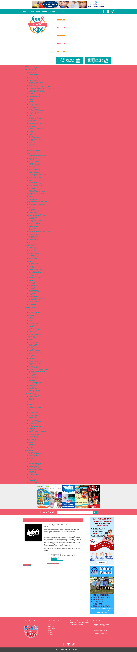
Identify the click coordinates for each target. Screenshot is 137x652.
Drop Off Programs (33, 74)
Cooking (30, 318)
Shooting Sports (32, 430)
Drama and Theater (33, 323)
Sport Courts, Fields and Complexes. (37, 183)
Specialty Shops (32, 385)
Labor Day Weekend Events (35, 469)
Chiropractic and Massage (35, 214)
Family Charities (32, 106)
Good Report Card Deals (34, 463)
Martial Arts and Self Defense (35, 422)
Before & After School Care (35, 71)
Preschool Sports (32, 423)
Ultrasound (31, 241)
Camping (30, 136)
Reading (30, 93)
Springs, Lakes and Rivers (35, 185)
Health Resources (29, 203)
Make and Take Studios (34, 164)
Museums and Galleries (34, 169)
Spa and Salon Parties (34, 299)
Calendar (31, 11)
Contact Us (50, 634)
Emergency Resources (34, 104)
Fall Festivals (31, 457)
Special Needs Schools (34, 96)
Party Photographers (33, 287)
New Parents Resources (34, 114)
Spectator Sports (32, 182)
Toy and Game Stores (33, 391)
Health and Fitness (33, 412)
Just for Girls (31, 336)
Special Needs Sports (33, 434)
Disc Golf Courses (33, 141)
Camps (27, 66)
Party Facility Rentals (33, 285)
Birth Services (31, 209)
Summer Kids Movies (33, 480)
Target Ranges (32, 190)
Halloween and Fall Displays (35, 465)
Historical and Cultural (33, 333)
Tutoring (30, 99)
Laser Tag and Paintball (34, 161)
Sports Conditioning (33, 436)
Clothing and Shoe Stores (34, 366)
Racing (30, 425)
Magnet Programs (33, 83)
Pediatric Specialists (33, 236)
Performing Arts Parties (34, 291)
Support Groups (32, 120)
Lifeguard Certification (33, 420)
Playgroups (31, 115)
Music (29, 341)
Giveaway (52, 11)
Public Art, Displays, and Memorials (37, 174)
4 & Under (31, 309)
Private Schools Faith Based (35, 90)
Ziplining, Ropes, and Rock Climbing (37, 201)
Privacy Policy (51, 628)
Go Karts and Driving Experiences (36, 152)
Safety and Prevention (34, 347)
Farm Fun (30, 461)
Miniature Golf (32, 166)
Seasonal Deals (32, 476)
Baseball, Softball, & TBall (34, 396)
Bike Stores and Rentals (34, 363)
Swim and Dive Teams (34, 438)
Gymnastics (31, 411)
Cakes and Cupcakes (33, 253)
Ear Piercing (31, 372)
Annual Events (32, 452)
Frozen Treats (32, 376)
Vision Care (31, 242)
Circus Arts (31, 315)
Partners (50, 632)
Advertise (44, 11)
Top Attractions (32, 195)
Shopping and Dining (30, 360)
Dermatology (31, 218)
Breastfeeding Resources (34, 210)
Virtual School (31, 101)
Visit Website (54, 559)
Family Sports (31, 406)
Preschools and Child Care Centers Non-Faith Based (41, 88)
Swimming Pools (32, 188)
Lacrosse (30, 418)
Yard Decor (31, 306)
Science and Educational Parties (36, 298)
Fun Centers (31, 149)
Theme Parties (32, 304)
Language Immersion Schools (35, 82)
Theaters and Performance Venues (37, 193)
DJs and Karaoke (32, 268)
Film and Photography (34, 330)
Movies (30, 168)
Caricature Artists (32, 255)
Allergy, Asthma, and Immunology (36, 204)
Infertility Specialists (33, 226)
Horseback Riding (32, 417)
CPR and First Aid (32, 217)
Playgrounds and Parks (34, 172)
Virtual (30, 357)
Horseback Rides (32, 157)
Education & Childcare (30, 69)
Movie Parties (31, 282)
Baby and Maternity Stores (35, 361)
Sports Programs (29, 393)
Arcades (30, 131)
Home (24, 11)
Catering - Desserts (33, 257)
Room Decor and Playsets (35, 382)
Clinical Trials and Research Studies (37, 215)
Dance (30, 322)
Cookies (30, 264)
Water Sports (31, 445)
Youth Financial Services (34, 123)
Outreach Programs (33, 344)
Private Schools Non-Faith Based (36, 91)
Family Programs (32, 328)
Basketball (31, 398)
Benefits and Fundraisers (34, 453)
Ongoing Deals (32, 471)
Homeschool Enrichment (34, 334)
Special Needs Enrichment (35, 352)
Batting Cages (32, 133)
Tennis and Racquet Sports (35, 441)
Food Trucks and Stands (34, 272)
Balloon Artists (32, 250)
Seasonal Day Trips (33, 474)
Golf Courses (31, 153)
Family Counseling (33, 222)
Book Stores (31, 364)
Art (29, 311)
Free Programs (32, 331)
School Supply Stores (33, 384)
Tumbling (30, 442)
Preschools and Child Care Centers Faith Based (40, 87)
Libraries (30, 163)
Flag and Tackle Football (34, 407)
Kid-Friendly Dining (33, 377)
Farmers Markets (32, 374)
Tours (29, 196)
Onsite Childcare (32, 85)
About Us (50, 630)
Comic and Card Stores (34, 368)
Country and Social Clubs (34, 137)
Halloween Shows (32, 466)
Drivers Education (32, 325)
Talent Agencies (32, 122)
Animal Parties (32, 247)
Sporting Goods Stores (34, 387)
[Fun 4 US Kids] (37, 24)
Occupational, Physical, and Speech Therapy (39, 231)
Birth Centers (31, 207)
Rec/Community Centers (34, 177)
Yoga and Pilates (32, 449)
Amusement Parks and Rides (35, 128)
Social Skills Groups (33, 117)
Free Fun (30, 147)
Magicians (31, 280)
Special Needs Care (33, 239)
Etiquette (30, 326)
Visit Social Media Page (57, 560)
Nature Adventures (33, 171)
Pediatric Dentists (32, 234)
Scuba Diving (31, 428)
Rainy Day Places (32, 176)
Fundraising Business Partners (36, 110)
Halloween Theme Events (34, 468)
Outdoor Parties (32, 284)
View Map (49, 563)
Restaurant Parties (33, 296)
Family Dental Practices (34, 223)
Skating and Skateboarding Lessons (37, 431)
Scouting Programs (33, 349)
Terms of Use (51, 626)
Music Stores (31, 380)
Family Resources (29, 103)
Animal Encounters (33, 130)
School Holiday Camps (34, 68)
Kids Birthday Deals (33, 279)
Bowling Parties (32, 252)
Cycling (30, 404)
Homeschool (31, 79)
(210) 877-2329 (55, 557)
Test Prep (30, 98)
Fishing (30, 145)
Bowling (30, 134)
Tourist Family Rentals (34, 390)
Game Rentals (32, 276)
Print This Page (27, 565)
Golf (29, 409)
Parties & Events (29, 245)
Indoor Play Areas (32, 158)
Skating (30, 180)
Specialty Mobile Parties (34, 301)
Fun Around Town (29, 125)
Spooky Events (32, 479)
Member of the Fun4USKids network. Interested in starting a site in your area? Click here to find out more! (80, 622)
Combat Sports (32, 403)
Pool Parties (31, 295)
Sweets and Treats (33, 388)
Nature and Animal (33, 342)
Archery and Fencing (33, 395)
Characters (31, 260)
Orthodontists (31, 233)
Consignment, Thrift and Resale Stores (38, 369)
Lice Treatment (32, 228)
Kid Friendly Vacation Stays (35, 160)
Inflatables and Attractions (34, 277)
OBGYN (30, 230)
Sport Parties (31, 303)
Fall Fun (30, 458)
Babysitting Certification (34, 312)
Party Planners (32, 288)
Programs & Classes (30, 307)
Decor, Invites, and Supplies (35, 266)
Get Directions (55, 563)
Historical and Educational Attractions (37, 155)
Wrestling (30, 447)
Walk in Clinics (32, 244)
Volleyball (30, 444)
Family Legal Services (33, 107)
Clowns (30, 261)
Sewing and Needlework (34, 350)
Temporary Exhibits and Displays (36, 191)
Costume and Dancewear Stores (36, 371)
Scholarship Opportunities (34, 95)
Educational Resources (34, 76)
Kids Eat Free (31, 379)
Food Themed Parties (33, 271)
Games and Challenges (34, 150)
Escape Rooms (32, 142)
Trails (29, 198)
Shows (30, 477)
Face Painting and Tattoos (35, 269)
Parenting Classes (33, 345)
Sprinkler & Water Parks (34, 187)
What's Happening (29, 450)
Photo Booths (31, 293)
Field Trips (31, 144)
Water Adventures (32, 199)
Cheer (30, 401)
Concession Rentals (33, 263)
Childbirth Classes (33, 212)
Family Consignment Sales (35, 460)
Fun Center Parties (33, 274)
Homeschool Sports (33, 415)
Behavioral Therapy (33, 206)
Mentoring (31, 339)
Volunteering (31, 358)
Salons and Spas (32, 179)
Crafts (29, 320)
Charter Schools (32, 72)
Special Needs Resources (34, 118)
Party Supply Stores (33, 290)
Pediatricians (31, 237)
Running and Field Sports (34, 426)
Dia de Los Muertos (33, 455)
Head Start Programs (33, 77)
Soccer (30, 433)
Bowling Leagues (32, 399)
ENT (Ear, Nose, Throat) (34, 220)
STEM (30, 353)
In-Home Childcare (33, 80)
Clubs (29, 317)
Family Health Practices (34, 225)
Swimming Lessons (33, 439)
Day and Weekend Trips (34, 139)
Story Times (31, 355)
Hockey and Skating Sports (35, 414)
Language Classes (33, 338)
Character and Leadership (35, 314)
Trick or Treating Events (34, 482)
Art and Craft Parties (33, 249)
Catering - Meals (32, 258)
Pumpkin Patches (32, 472)
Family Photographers (34, 109)
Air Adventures (32, 126)
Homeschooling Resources (35, 112)
